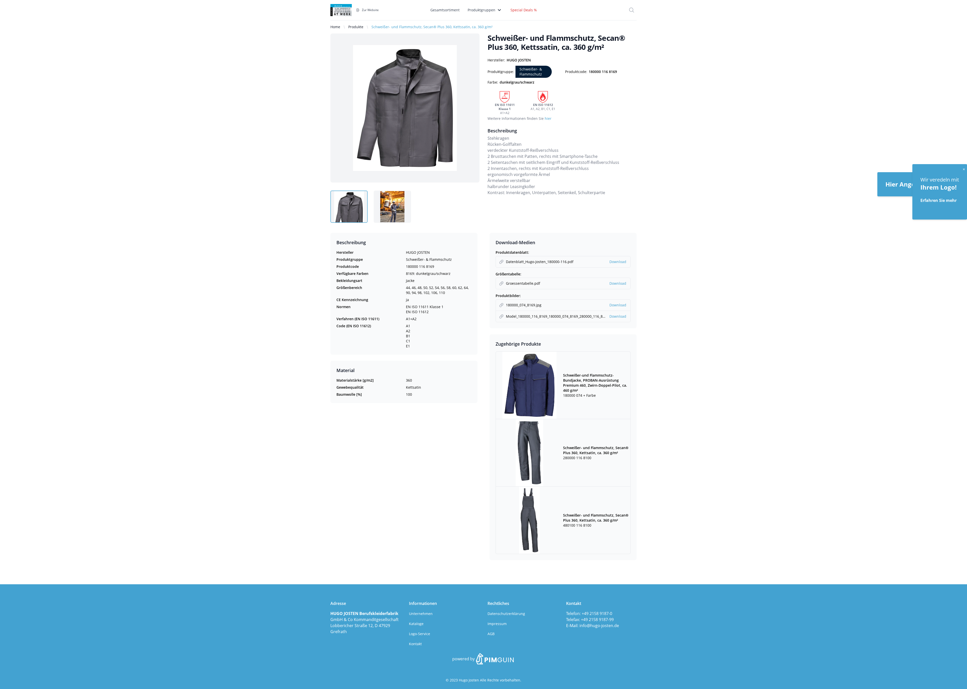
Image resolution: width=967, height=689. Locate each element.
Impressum (497, 623)
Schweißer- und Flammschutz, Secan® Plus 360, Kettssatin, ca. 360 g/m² (432, 26)
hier (548, 118)
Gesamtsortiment (445, 10)
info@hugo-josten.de (599, 625)
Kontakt (415, 643)
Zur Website (370, 10)
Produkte (355, 26)
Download (617, 261)
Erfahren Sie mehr (938, 200)
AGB (491, 633)
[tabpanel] (404, 108)
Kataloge (416, 623)
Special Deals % (523, 10)
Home (335, 26)
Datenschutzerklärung (506, 613)
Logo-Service (419, 633)
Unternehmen (421, 613)
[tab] (349, 207)
